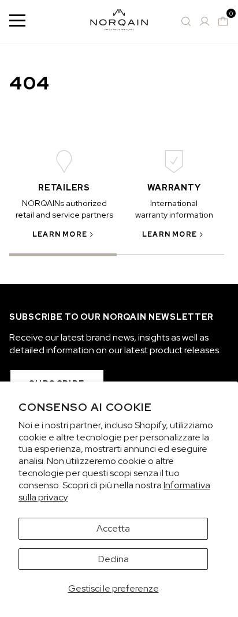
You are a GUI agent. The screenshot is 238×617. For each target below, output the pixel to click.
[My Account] (204, 21)
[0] (223, 21)
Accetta (113, 528)
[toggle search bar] (186, 21)
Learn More (59, 234)
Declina (113, 559)
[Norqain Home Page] (119, 21)
